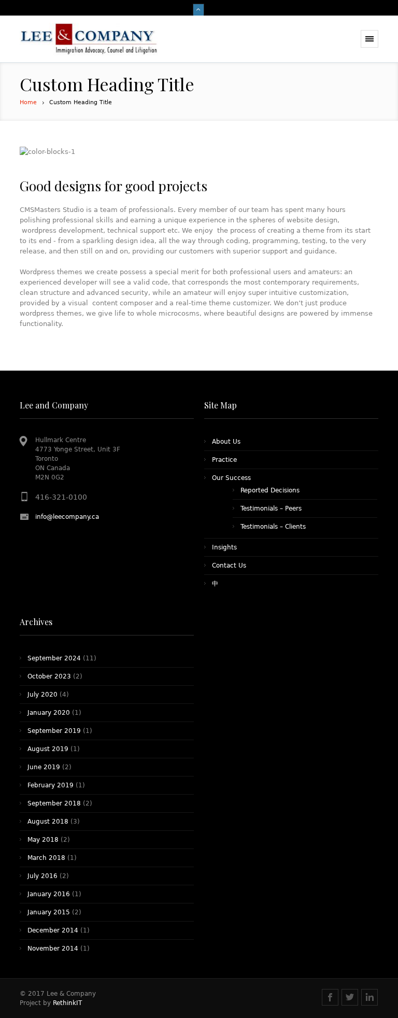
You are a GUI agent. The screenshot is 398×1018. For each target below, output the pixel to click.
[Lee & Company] (89, 39)
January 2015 (48, 912)
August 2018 (47, 821)
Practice (224, 459)
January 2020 (48, 712)
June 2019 (43, 767)
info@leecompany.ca (67, 516)
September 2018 (54, 803)
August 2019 (47, 749)
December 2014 (52, 930)
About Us (226, 441)
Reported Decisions (270, 490)
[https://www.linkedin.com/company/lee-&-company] (369, 997)
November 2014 (52, 948)
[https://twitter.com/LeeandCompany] (350, 997)
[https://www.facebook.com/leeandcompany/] (330, 997)
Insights (224, 547)
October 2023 (49, 676)
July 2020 (42, 694)
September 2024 (54, 658)
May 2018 (43, 839)
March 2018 (46, 857)
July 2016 (42, 876)
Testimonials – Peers (271, 508)
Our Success (231, 478)
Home (28, 102)
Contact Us (229, 565)
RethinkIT (67, 1003)
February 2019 (50, 785)
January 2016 (48, 894)
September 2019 (54, 730)
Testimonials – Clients (273, 526)
